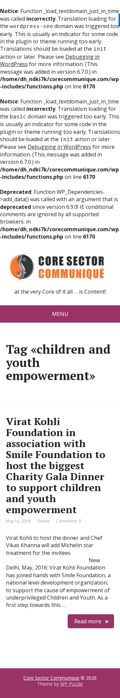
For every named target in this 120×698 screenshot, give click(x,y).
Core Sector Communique (51, 678)
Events (43, 521)
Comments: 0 (68, 521)
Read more (87, 621)
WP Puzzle (71, 684)
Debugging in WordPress (59, 146)
